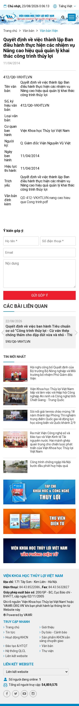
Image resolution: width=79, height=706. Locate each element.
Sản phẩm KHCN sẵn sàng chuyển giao (55, 639)
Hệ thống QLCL (15, 651)
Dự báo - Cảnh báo (54, 632)
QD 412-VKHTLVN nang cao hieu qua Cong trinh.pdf (45, 200)
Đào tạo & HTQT (16, 646)
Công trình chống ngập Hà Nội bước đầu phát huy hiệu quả (50, 464)
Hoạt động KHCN (16, 637)
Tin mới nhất (14, 357)
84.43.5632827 (58, 587)
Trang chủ (10, 30)
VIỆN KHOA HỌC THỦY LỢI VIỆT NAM (33, 576)
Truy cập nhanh (16, 621)
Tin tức (10, 632)
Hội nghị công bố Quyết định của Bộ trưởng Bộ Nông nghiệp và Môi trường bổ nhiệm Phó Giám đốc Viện (53, 373)
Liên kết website (16, 656)
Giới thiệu (48, 627)
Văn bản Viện (49, 30)
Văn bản (28, 30)
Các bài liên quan (25, 306)
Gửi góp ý (39, 295)
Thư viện (48, 651)
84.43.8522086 (29, 587)
